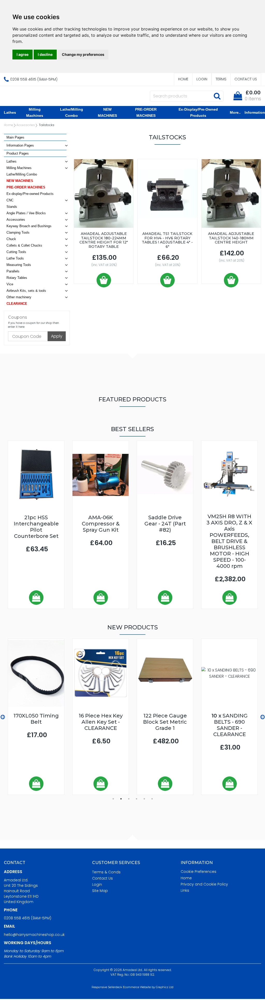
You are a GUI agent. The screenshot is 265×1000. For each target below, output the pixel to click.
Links (185, 890)
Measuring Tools (18, 265)
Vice (9, 284)
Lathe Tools (15, 258)
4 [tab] (136, 798)
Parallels (12, 271)
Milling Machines (34, 112)
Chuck (11, 239)
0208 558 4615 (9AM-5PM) (27, 918)
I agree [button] (22, 54)
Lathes (10, 112)
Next (262, 717)
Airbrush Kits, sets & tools (26, 291)
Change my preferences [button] (83, 54)
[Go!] (217, 96)
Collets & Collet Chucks (24, 245)
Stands (11, 207)
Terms (221, 79)
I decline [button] (45, 54)
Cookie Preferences (198, 871)
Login (201, 79)
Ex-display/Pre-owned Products (198, 112)
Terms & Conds (106, 872)
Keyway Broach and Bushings (28, 226)
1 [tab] (113, 798)
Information (255, 112)
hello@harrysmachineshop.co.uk (34, 934)
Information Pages (20, 145)
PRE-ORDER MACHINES (146, 112)
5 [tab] (144, 798)
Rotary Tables (16, 278)
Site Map (100, 890)
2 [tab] (120, 798)
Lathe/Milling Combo (71, 112)
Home (183, 79)
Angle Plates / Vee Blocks (26, 213)
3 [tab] (128, 798)
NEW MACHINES (107, 112)
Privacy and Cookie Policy (204, 884)
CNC (9, 200)
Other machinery (18, 297)
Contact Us (245, 79)
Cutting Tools (16, 252)
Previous (2, 717)
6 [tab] (151, 798)
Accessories (25, 125)
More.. (235, 112)
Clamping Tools (18, 232)
